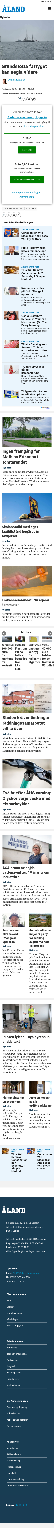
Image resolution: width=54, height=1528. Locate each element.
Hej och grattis (14, 1372)
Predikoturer (13, 1379)
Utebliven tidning (15, 1479)
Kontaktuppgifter (15, 1325)
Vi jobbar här (13, 1448)
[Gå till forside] (13, 8)
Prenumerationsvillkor (17, 1485)
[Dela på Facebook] (20, 99)
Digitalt (10, 1306)
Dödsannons (12, 1360)
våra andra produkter (33, 126)
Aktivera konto (27, 196)
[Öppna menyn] (49, 8)
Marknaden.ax (13, 1385)
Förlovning (12, 1347)
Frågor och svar (14, 1467)
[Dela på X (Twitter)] (25, 99)
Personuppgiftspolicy (17, 1407)
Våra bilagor (12, 1319)
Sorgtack (11, 1366)
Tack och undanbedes (17, 1354)
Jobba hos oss (13, 1413)
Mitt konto (45, 1)
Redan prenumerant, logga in (27, 117)
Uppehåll (11, 1473)
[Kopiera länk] (33, 99)
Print (9, 1300)
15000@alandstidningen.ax (26, 1273)
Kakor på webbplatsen (17, 1419)
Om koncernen (14, 1426)
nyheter (31, 208)
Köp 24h (27, 150)
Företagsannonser (16, 1294)
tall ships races (12, 208)
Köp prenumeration (27, 179)
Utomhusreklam (14, 1313)
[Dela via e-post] (29, 99)
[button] (4, 633)
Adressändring (13, 1460)
